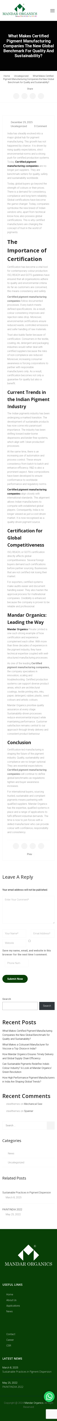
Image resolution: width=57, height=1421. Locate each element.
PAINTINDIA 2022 (12, 1209)
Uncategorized (19, 126)
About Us (11, 1300)
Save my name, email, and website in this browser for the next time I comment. (26, 952)
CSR (8, 1345)
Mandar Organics (17, 629)
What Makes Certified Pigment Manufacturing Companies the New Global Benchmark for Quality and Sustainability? (27, 1034)
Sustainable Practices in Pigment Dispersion (26, 1192)
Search (6, 999)
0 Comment (40, 126)
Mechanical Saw (33, 1103)
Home (9, 1294)
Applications (13, 1305)
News (11, 1153)
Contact (10, 1334)
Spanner (28, 1111)
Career (10, 1339)
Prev (29, 854)
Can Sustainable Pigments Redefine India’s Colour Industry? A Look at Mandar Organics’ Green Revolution (27, 1067)
